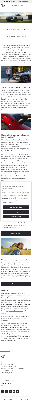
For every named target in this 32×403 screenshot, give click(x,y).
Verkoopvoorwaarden (8, 366)
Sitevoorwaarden (7, 370)
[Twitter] (17, 391)
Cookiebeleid (5, 362)
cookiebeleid (5, 198)
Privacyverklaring (7, 364)
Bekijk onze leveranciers (8, 202)
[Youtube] (14, 391)
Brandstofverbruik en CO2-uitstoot (13, 368)
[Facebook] (2, 391)
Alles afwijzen (16, 212)
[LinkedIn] (10, 391)
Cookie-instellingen (16, 216)
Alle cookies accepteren (16, 207)
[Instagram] (6, 391)
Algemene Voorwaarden (14, 311)
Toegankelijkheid (7, 372)
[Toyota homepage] (3, 5)
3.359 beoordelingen (22, 1)
